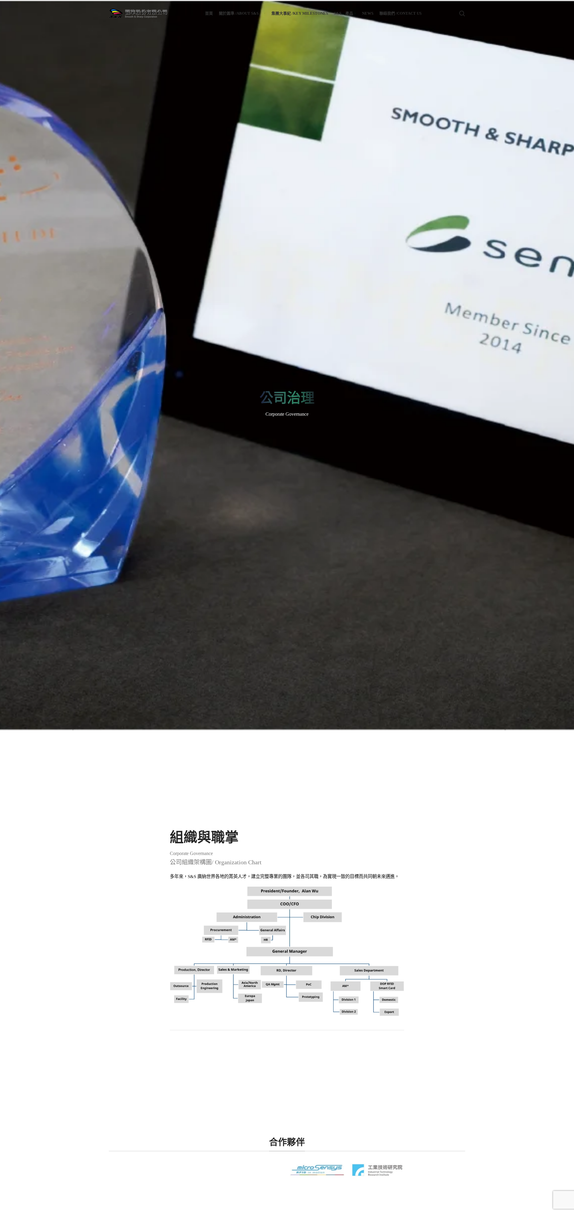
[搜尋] (462, 13)
